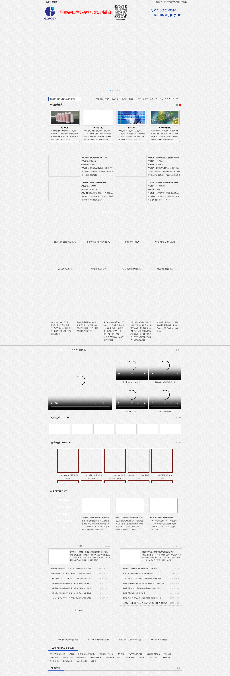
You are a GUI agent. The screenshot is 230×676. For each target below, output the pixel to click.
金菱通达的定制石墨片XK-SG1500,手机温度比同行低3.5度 (143, 583)
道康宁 (145, 99)
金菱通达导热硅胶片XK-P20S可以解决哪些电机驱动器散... (72, 569)
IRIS (64, 528)
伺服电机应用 (64, 500)
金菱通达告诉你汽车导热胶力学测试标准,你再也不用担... (143, 588)
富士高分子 (116, 99)
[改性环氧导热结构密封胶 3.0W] (131, 192)
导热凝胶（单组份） (106, 654)
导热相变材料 (54, 661)
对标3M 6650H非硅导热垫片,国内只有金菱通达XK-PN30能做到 (145, 603)
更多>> (178, 350)
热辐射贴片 (167, 658)
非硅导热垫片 (54, 658)
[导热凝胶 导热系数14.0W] (64, 167)
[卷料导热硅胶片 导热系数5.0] (165, 229)
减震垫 (93, 661)
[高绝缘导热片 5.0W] (65, 256)
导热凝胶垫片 (154, 658)
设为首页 (159, 2)
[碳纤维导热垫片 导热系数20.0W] (131, 167)
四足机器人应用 (64, 507)
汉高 (161, 99)
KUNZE (167, 99)
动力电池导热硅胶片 (136, 654)
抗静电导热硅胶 (82, 661)
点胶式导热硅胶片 (153, 654)
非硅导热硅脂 (81, 658)
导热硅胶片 (121, 654)
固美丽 (131, 99)
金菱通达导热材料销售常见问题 (134, 593)
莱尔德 (124, 99)
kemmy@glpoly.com (168, 15)
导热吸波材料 (68, 661)
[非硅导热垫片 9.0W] (132, 229)
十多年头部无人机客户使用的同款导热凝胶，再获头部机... (72, 598)
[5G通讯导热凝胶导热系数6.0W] (65, 229)
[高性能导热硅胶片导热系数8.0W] (98, 229)
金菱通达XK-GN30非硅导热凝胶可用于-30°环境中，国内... (143, 598)
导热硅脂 (142, 658)
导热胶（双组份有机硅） (87, 654)
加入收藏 (167, 2)
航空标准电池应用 (64, 521)
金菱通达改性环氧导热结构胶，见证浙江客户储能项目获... (72, 583)
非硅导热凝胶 (68, 658)
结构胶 (71, 654)
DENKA (175, 99)
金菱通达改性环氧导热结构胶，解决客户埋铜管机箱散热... (72, 588)
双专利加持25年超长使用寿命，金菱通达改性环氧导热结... (72, 578)
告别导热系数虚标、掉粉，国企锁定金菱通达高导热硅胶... (72, 573)
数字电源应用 (64, 514)
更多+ (179, 668)
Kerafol (138, 99)
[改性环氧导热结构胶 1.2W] (132, 256)
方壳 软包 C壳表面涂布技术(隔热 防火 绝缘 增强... (140, 569)
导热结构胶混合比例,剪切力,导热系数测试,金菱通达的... (142, 578)
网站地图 (183, 2)
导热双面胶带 (130, 658)
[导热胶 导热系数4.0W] (98, 256)
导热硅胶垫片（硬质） (114, 658)
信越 (151, 99)
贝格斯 (107, 99)
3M (156, 99)
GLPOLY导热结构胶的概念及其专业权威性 (138, 573)
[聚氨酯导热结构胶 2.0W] (165, 256)
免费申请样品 (51, 2)
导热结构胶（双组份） (58, 654)
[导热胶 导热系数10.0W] (64, 192)
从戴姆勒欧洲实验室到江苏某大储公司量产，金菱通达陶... (72, 593)
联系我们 (175, 2)
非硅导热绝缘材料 (96, 658)
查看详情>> (105, 534)
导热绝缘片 (168, 654)
